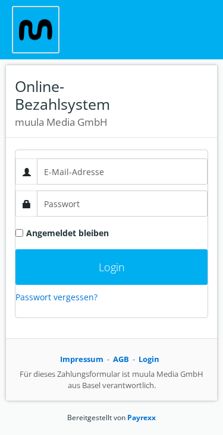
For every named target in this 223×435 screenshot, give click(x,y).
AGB (121, 359)
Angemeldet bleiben (67, 233)
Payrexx (141, 417)
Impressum (81, 359)
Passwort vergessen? (56, 297)
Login (149, 359)
